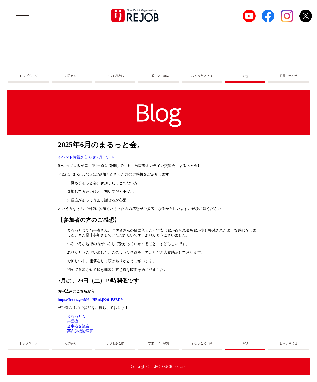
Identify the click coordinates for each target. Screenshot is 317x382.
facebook (268, 16)
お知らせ (88, 157)
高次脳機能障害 (80, 331)
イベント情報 (69, 157)
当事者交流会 (78, 326)
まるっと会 (76, 316)
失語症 (72, 321)
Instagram (287, 16)
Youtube (249, 16)
